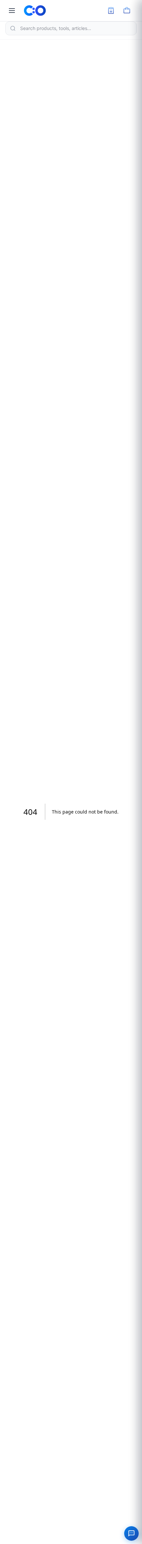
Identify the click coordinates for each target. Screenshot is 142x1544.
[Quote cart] (111, 10)
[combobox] (71, 28)
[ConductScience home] (35, 10)
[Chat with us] (131, 1533)
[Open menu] (11, 10)
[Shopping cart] (127, 10)
